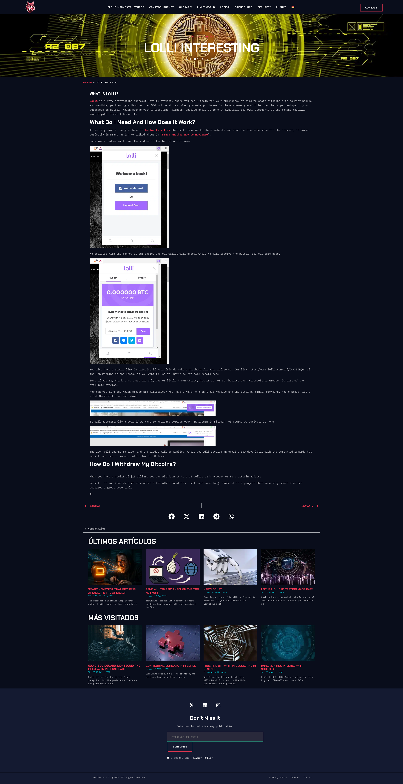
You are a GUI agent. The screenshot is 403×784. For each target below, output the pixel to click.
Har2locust (213, 589)
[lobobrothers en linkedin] (205, 705)
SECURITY (264, 7)
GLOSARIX (185, 7)
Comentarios (96, 528)
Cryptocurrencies (201, 36)
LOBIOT (225, 7)
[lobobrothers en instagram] (218, 705)
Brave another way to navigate (185, 134)
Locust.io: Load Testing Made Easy (287, 589)
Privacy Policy (202, 757)
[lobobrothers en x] (191, 705)
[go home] (30, 7)
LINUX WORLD (206, 7)
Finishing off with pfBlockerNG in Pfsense (230, 667)
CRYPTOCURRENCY (161, 7)
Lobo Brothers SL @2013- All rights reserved (118, 777)
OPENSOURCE (244, 7)
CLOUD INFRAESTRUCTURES (126, 7)
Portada (87, 82)
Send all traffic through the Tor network (172, 591)
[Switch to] (293, 7)
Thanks (281, 7)
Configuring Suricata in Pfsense (171, 666)
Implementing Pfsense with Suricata (282, 667)
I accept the (191, 757)
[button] (171, 516)
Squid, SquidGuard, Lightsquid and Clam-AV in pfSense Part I (114, 667)
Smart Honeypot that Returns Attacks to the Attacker (112, 591)
